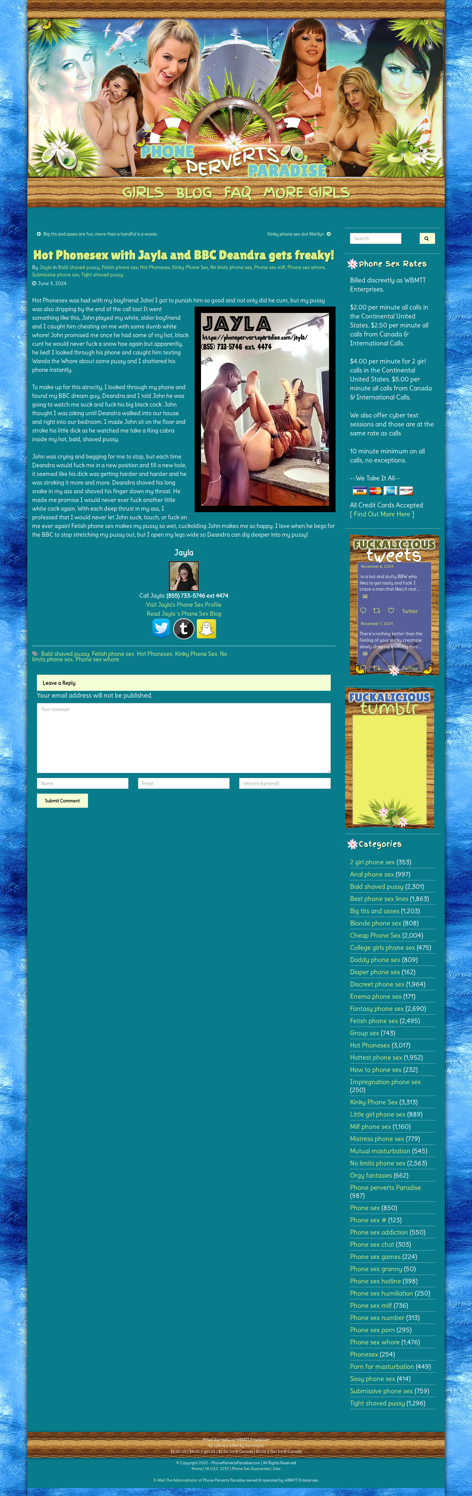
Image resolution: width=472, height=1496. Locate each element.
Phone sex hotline (375, 1281)
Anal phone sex (372, 874)
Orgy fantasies (371, 1175)
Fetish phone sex (120, 267)
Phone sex (365, 1208)
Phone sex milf (269, 267)
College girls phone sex (382, 947)
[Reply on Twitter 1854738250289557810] (364, 611)
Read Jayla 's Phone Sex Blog (184, 613)
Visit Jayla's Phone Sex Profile (184, 604)
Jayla (45, 267)
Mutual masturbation (380, 1151)
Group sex (364, 1033)
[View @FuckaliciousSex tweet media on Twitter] (365, 596)
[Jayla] (184, 574)
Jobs (276, 1468)
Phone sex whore (306, 267)
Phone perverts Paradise (385, 1187)
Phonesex (364, 1354)
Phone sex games (375, 1256)
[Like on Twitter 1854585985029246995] (393, 668)
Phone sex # (368, 1220)
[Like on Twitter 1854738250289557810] (393, 611)
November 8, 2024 (377, 566)
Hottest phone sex (376, 1057)
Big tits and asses (374, 911)
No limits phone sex (231, 267)
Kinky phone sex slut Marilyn (295, 234)
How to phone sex (376, 1069)
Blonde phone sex (375, 923)
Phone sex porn (372, 1330)
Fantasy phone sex (377, 1008)
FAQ (237, 192)
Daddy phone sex (375, 960)
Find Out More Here (382, 514)
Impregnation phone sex (385, 1082)
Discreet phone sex (377, 984)
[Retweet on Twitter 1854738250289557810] (378, 611)
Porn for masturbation (382, 1366)
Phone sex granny (376, 1269)
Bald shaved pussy (79, 267)
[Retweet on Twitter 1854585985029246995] (378, 668)
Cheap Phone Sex (375, 935)
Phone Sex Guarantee (250, 1468)
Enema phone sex (376, 996)
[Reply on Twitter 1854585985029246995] (364, 668)
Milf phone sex (370, 1126)
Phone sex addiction (379, 1232)
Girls (143, 192)
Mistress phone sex (377, 1139)
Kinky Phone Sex (190, 267)
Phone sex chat (372, 1244)
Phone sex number (377, 1317)
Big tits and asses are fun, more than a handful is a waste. (100, 234)
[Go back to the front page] (236, 97)
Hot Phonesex (155, 267)
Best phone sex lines (379, 899)
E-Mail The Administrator (175, 1480)
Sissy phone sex (372, 1379)
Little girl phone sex (378, 1114)
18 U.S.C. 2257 (217, 1468)
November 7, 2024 (377, 623)
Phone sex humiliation (381, 1293)
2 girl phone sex (372, 862)
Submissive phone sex (55, 275)
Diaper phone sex (375, 972)
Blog (194, 192)
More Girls (306, 192)
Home (197, 1468)
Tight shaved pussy (102, 275)
